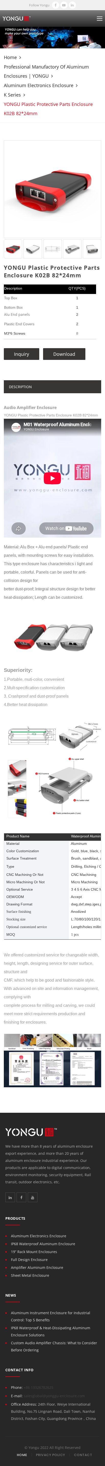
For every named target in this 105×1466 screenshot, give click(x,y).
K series (12, 95)
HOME (22, 1455)
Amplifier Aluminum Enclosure (37, 1267)
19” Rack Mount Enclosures (34, 1251)
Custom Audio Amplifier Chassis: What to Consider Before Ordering (54, 1346)
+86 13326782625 (38, 1387)
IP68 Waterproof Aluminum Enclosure (43, 1243)
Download (64, 354)
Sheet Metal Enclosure (30, 1275)
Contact (83, 1455)
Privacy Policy (50, 1455)
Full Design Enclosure (29, 1259)
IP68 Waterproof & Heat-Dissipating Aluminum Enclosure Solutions (50, 1331)
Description (20, 386)
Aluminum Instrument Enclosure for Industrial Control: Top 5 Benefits (50, 1316)
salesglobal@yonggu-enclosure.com (54, 1395)
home (10, 57)
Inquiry (21, 354)
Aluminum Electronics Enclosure (38, 85)
